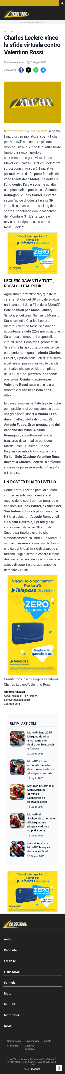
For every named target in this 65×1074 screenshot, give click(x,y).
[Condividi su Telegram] (43, 70)
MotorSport (12, 1015)
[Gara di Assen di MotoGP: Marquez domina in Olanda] (17, 849)
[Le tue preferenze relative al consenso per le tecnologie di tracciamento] (59, 1068)
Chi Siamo (12, 1045)
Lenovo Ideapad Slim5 (17, 699)
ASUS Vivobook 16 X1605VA (21, 695)
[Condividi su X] (28, 70)
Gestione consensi (29, 1047)
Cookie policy (14, 1041)
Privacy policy (32, 1041)
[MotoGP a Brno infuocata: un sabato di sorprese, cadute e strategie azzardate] (17, 769)
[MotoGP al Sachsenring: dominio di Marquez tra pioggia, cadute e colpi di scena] (17, 825)
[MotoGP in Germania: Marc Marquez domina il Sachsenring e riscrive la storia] (17, 796)
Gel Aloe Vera (12, 703)
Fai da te (10, 961)
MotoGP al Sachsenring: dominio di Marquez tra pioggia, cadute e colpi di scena (41, 822)
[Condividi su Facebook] (21, 70)
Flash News (12, 972)
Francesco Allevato (14, 62)
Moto (8, 993)
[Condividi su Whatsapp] (35, 70)
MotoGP (9, 31)
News (8, 1026)
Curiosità (10, 950)
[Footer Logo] (32, 924)
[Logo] (16, 13)
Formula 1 (11, 982)
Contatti (47, 1041)
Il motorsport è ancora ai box (25, 131)
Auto (7, 939)
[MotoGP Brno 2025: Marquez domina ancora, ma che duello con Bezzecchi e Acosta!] (17, 743)
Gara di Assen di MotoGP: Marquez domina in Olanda (38, 847)
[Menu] (57, 13)
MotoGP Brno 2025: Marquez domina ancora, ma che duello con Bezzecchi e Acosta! (40, 740)
